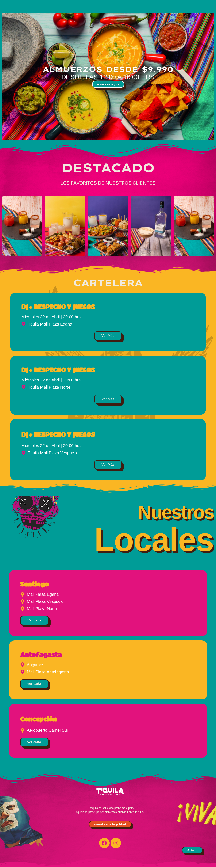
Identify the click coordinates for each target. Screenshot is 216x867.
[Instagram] (116, 843)
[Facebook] (104, 843)
